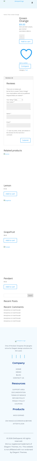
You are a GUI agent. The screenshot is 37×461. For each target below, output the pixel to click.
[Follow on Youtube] (18, 356)
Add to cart (25, 41)
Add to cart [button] (10, 194)
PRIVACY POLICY (18, 401)
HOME (18, 369)
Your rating (10, 100)
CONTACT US (18, 378)
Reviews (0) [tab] (9, 78)
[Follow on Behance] (27, 356)
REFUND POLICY (18, 398)
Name (8, 113)
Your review (10, 102)
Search (30, 295)
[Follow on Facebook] (10, 356)
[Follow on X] (14, 356)
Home (5, 14)
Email (8, 122)
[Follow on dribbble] (23, 356)
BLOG (18, 375)
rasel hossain (17, 310)
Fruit (9, 14)
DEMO (18, 372)
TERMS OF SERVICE (18, 395)
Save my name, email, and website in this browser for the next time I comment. (18, 133)
